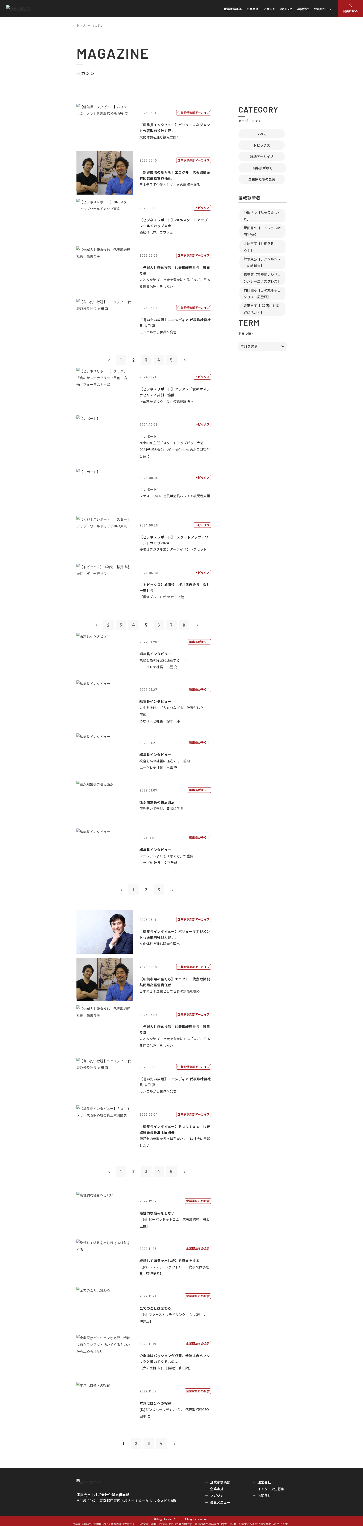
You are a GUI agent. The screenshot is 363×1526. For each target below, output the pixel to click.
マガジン (269, 9)
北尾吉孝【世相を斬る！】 (259, 247)
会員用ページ (322, 9)
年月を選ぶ (249, 346)
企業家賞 (252, 9)
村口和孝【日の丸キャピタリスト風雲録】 (262, 293)
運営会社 (303, 9)
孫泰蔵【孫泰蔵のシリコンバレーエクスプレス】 (262, 278)
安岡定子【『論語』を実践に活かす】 (261, 309)
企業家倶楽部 (233, 9)
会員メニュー (220, 1502)
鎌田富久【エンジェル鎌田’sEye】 (262, 231)
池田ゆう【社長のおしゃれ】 (262, 215)
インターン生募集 (271, 1488)
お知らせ (286, 9)
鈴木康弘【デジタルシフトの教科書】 (262, 262)
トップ (80, 25)
